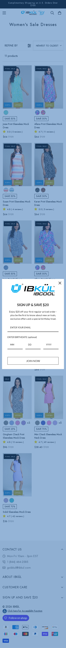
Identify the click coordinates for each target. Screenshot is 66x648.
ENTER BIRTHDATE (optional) (22, 337)
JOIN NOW (33, 360)
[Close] (60, 283)
